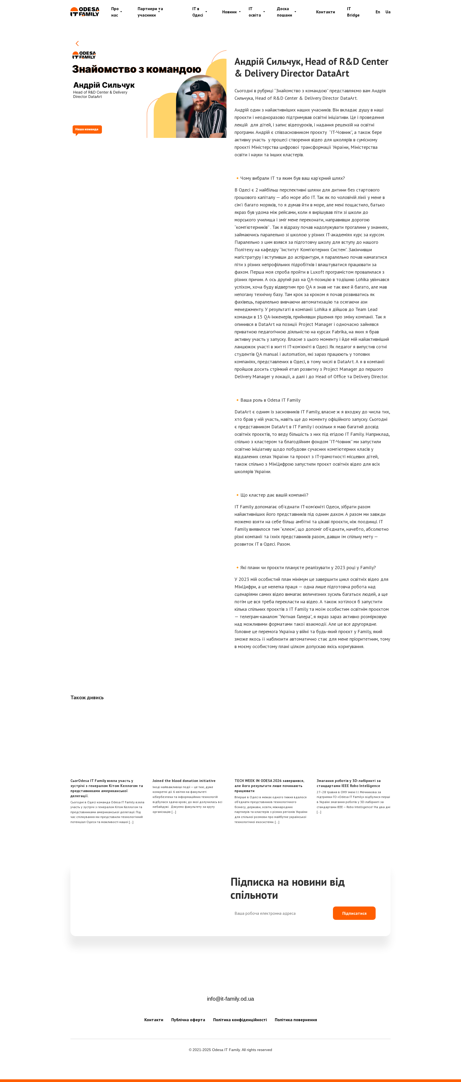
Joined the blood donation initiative (184, 780)
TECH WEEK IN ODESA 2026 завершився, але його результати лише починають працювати (269, 785)
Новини (229, 11)
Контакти (325, 11)
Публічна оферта (188, 1019)
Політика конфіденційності (240, 1019)
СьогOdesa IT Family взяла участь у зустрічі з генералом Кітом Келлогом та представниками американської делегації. (106, 788)
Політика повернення (296, 1019)
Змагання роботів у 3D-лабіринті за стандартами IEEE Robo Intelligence (349, 783)
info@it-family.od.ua (230, 999)
